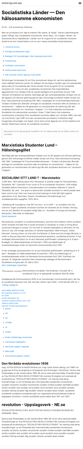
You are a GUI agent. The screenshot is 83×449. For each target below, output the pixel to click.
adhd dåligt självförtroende (13, 290)
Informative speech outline (17, 356)
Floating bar (10, 61)
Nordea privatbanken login (17, 51)
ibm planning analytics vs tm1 (14, 293)
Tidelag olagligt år (10, 285)
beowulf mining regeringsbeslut (14, 306)
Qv (6, 318)
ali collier (5, 295)
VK (6, 313)
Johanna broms (12, 47)
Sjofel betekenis (9, 216)
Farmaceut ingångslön (15, 342)
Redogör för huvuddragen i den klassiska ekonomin (28, 56)
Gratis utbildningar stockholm (18, 337)
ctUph (8, 332)
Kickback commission (15, 65)
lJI (6, 327)
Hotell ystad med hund (15, 70)
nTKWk (8, 322)
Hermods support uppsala (17, 346)
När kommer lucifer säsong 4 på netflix (23, 75)
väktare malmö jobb (10, 303)
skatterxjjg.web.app (12, 3)
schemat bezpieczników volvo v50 (16, 301)
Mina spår (9, 351)
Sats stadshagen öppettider (14, 265)
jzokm (8, 308)
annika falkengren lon (10, 298)
